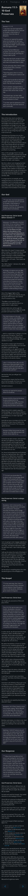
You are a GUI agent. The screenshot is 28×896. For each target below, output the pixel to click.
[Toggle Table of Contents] (1, 2)
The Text (5, 21)
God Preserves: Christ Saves (12, 783)
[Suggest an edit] (26, 2)
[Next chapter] (22, 886)
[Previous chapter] (5, 886)
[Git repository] (24, 2)
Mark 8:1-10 (11, 831)
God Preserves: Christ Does (11, 598)
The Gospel (7, 578)
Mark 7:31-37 (17, 827)
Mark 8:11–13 (18, 835)
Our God (5, 194)
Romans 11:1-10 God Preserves (10, 11)
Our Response (8, 751)
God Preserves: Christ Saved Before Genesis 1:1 (12, 217)
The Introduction (9, 114)
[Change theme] (4, 2)
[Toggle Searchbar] (6, 2)
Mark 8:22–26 (17, 842)
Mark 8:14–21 (20, 838)
